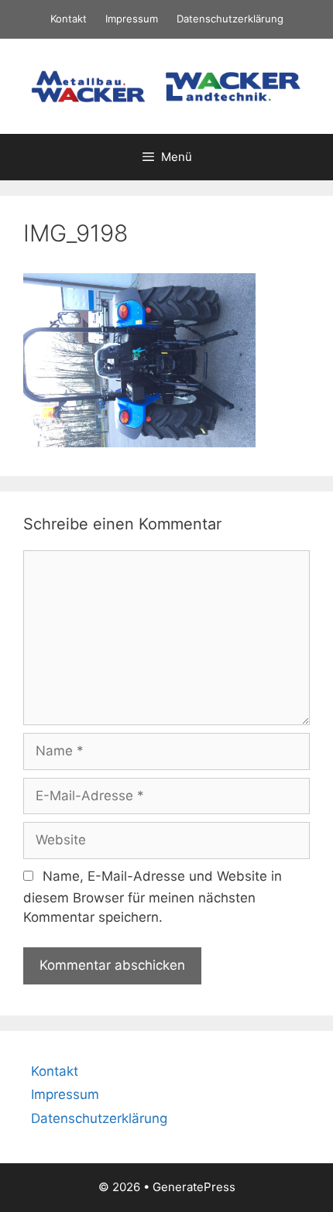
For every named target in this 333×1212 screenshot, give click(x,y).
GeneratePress (194, 1186)
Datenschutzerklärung (230, 18)
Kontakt (68, 18)
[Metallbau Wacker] (166, 85)
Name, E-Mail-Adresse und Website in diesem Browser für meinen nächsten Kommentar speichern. (152, 897)
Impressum (131, 18)
